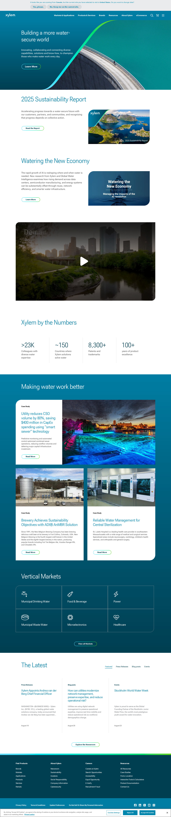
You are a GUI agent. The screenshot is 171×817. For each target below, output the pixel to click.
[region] (85, 813)
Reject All (130, 813)
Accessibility (90, 776)
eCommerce (141, 15)
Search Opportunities (94, 772)
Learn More (31, 66)
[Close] (167, 812)
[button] (85, 261)
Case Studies (125, 772)
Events (147, 666)
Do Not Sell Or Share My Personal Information (86, 805)
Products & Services (86, 15)
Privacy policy (29, 814)
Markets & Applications (64, 15)
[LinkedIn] (140, 805)
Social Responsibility (59, 779)
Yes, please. (38, 7)
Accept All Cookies (147, 813)
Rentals (19, 787)
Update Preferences (57, 805)
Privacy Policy (21, 805)
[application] (85, 261)
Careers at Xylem (92, 769)
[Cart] (157, 15)
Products (19, 779)
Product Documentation (129, 783)
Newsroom (55, 769)
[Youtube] (149, 805)
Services (19, 783)
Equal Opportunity (93, 779)
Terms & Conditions (38, 805)
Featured (108, 666)
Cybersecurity (56, 787)
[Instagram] (154, 805)
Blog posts (136, 666)
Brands (102, 15)
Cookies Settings (114, 813)
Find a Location (126, 776)
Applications (20, 776)
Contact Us (124, 787)
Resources (113, 15)
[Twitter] (144, 805)
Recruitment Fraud (93, 787)
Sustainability (56, 772)
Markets (19, 772)
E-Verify (89, 783)
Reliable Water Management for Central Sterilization (116, 522)
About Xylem (127, 15)
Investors (54, 776)
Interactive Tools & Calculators (132, 779)
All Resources (125, 769)
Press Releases (122, 666)
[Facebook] (135, 805)
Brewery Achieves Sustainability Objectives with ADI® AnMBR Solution (49, 522)
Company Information (59, 783)
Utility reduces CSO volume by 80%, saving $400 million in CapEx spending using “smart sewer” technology (38, 422)
